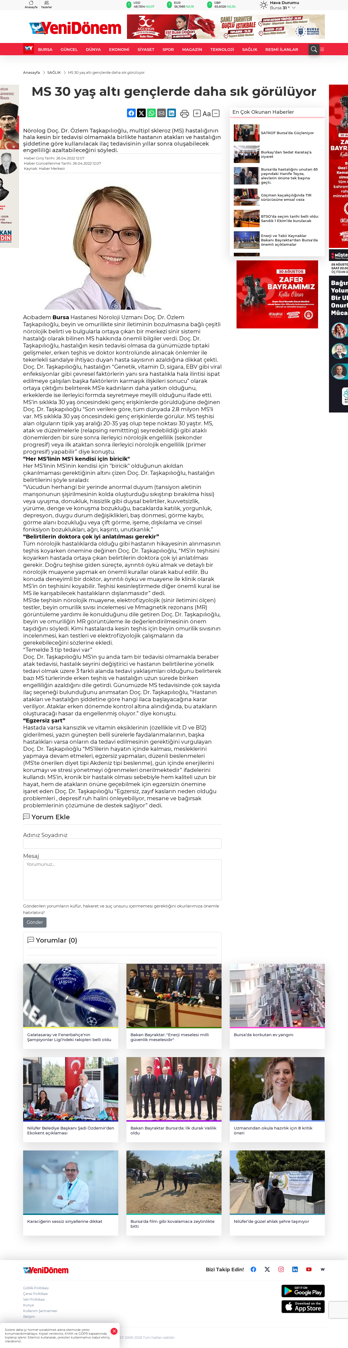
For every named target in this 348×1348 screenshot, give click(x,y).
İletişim (29, 1317)
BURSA (45, 49)
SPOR (168, 49)
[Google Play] (290, 1291)
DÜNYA (93, 49)
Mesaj (31, 856)
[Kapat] (114, 1331)
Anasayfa (31, 7)
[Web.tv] (322, 1269)
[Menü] (322, 50)
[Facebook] (253, 1269)
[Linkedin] (295, 1269)
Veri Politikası (34, 1299)
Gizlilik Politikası (36, 1288)
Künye (28, 1305)
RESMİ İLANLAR (281, 49)
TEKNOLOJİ (222, 49)
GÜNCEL (69, 49)
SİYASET (146, 49)
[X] (267, 1269)
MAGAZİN (192, 49)
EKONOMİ (119, 49)
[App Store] (290, 1306)
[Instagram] (281, 1269)
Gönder (35, 922)
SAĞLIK (249, 49)
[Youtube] (308, 1269)
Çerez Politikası (35, 1294)
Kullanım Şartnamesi (40, 1311)
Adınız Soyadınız (45, 835)
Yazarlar (46, 7)
